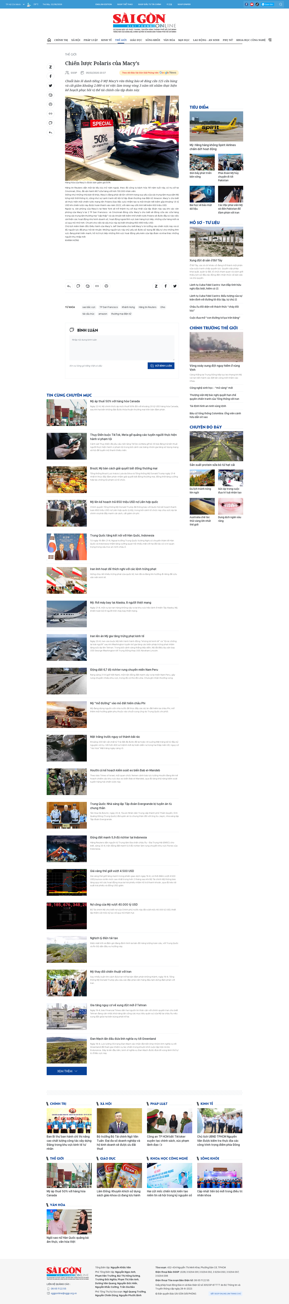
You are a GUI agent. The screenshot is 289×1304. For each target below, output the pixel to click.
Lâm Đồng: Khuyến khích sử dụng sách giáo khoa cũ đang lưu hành (118, 1193)
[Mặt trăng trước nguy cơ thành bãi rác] (67, 748)
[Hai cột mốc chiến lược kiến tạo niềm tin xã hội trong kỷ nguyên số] (169, 1175)
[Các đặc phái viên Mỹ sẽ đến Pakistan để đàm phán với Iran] (230, 194)
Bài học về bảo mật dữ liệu (201, 206)
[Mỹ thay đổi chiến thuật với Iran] (67, 983)
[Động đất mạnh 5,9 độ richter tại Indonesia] (67, 848)
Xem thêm (269, 40)
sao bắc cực (88, 307)
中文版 (169, 4)
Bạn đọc (184, 40)
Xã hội (75, 40)
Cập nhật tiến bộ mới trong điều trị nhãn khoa (219, 1193)
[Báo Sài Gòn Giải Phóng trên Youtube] (252, 4)
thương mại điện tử (121, 313)
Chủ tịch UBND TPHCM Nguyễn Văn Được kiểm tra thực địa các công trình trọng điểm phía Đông (218, 1140)
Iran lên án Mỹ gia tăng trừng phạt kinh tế (117, 636)
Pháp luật (91, 40)
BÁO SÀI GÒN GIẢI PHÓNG (144, 23)
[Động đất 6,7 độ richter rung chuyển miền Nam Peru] (67, 681)
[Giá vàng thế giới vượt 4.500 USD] (67, 882)
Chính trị (61, 40)
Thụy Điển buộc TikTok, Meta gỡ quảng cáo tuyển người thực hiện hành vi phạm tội (133, 437)
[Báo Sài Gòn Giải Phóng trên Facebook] (246, 4)
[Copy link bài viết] (50, 114)
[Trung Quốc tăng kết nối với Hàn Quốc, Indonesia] (67, 546)
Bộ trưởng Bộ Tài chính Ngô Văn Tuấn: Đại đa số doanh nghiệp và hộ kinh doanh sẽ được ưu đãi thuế (118, 1142)
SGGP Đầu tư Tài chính (149, 4)
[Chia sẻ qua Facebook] (50, 76)
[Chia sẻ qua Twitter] (50, 85)
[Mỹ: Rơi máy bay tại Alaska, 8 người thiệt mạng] (67, 614)
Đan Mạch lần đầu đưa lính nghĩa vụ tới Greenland (123, 1038)
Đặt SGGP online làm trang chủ (226, 1293)
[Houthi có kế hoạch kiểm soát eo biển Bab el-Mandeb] (67, 781)
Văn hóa (169, 40)
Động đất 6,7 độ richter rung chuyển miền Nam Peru (124, 669)
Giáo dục (136, 40)
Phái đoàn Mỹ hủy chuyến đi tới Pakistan (228, 176)
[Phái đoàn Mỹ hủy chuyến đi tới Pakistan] (230, 162)
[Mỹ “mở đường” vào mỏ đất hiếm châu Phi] (67, 714)
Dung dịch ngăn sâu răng (229, 519)
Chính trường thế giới (214, 327)
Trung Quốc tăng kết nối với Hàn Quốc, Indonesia (122, 535)
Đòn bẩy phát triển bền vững (201, 174)
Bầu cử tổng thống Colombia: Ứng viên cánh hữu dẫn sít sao (215, 415)
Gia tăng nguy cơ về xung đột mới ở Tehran (118, 1005)
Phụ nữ (228, 40)
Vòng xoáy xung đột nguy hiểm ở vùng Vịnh (215, 367)
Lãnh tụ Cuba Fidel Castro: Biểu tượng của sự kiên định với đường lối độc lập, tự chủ (216, 297)
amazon (103, 313)
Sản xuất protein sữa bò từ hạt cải (212, 465)
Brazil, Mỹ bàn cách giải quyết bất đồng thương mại (123, 468)
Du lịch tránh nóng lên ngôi (200, 490)
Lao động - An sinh (206, 40)
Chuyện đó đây (206, 426)
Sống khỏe (153, 40)
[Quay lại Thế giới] (50, 132)
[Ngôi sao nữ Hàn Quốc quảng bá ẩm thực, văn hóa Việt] (69, 1221)
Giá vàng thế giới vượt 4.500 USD (112, 871)
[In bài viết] (50, 104)
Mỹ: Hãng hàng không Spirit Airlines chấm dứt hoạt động (213, 147)
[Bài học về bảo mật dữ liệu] (202, 194)
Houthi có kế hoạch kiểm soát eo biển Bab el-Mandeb (125, 770)
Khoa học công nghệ (251, 40)
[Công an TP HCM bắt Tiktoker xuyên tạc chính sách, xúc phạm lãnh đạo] (169, 1120)
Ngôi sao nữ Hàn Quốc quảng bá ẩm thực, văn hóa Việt (68, 1239)
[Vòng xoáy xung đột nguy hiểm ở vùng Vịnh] (216, 347)
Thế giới (121, 40)
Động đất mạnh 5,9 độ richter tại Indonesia (118, 837)
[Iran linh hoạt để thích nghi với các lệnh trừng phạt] (67, 580)
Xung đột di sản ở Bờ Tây (206, 260)
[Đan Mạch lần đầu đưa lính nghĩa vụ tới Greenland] (67, 1050)
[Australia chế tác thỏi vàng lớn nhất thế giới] (202, 506)
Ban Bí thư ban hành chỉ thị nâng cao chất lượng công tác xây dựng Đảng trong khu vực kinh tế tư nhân (69, 1142)
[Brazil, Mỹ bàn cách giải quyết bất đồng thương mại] (67, 479)
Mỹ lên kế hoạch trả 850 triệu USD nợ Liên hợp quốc (124, 502)
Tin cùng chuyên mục (69, 395)
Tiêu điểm (199, 107)
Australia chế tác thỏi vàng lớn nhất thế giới (200, 521)
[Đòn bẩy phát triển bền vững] (202, 162)
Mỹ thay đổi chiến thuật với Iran (110, 971)
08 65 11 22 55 (58, 1288)
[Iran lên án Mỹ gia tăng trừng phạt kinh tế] (67, 647)
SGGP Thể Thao (125, 4)
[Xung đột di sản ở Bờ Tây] (216, 242)
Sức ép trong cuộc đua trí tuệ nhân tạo (230, 490)
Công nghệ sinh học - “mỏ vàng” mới (211, 387)
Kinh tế (106, 40)
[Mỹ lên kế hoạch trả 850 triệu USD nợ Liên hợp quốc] (67, 513)
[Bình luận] (50, 123)
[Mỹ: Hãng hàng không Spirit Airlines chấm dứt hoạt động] (216, 126)
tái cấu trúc (88, 313)
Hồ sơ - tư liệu (205, 222)
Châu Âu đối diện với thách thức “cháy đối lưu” (214, 308)
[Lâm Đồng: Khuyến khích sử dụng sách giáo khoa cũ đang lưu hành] (119, 1175)
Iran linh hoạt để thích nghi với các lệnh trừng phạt (123, 569)
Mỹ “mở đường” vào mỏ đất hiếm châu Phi (117, 703)
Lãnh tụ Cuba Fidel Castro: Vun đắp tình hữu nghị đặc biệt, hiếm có (215, 286)
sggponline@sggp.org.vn (64, 1293)
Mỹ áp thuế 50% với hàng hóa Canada (115, 401)
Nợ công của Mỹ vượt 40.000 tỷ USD (114, 904)
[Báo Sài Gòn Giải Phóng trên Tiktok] (257, 4)
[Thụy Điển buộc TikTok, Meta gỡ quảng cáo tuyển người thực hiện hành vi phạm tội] (67, 446)
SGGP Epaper (184, 4)
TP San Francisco (109, 307)
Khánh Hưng (128, 307)
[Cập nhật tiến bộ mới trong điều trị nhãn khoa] (219, 1175)
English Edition (103, 4)
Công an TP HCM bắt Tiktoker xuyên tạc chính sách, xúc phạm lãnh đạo (168, 1140)
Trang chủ (49, 40)
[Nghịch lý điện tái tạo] (67, 949)
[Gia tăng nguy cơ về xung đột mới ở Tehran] (67, 1016)
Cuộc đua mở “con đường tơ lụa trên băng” (215, 317)
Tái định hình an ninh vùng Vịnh (208, 406)
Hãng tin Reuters (147, 307)
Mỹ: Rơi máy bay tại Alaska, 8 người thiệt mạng (120, 602)
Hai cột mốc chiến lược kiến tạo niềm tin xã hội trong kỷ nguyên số (169, 1193)
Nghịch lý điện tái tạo (104, 938)
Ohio (162, 307)
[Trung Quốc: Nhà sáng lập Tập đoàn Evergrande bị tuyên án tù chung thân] (67, 815)
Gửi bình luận (163, 365)
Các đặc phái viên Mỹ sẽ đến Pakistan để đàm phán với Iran (230, 208)
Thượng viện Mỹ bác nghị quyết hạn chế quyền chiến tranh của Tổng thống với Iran (214, 396)
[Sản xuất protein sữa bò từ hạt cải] (216, 446)
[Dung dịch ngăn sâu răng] (230, 506)
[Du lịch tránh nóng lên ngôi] (202, 478)
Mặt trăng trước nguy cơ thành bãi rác (115, 736)
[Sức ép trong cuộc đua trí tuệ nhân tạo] (230, 478)
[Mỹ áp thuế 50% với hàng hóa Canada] (67, 412)
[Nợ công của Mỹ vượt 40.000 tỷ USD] (67, 916)
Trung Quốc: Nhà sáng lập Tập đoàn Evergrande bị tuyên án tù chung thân (131, 806)
